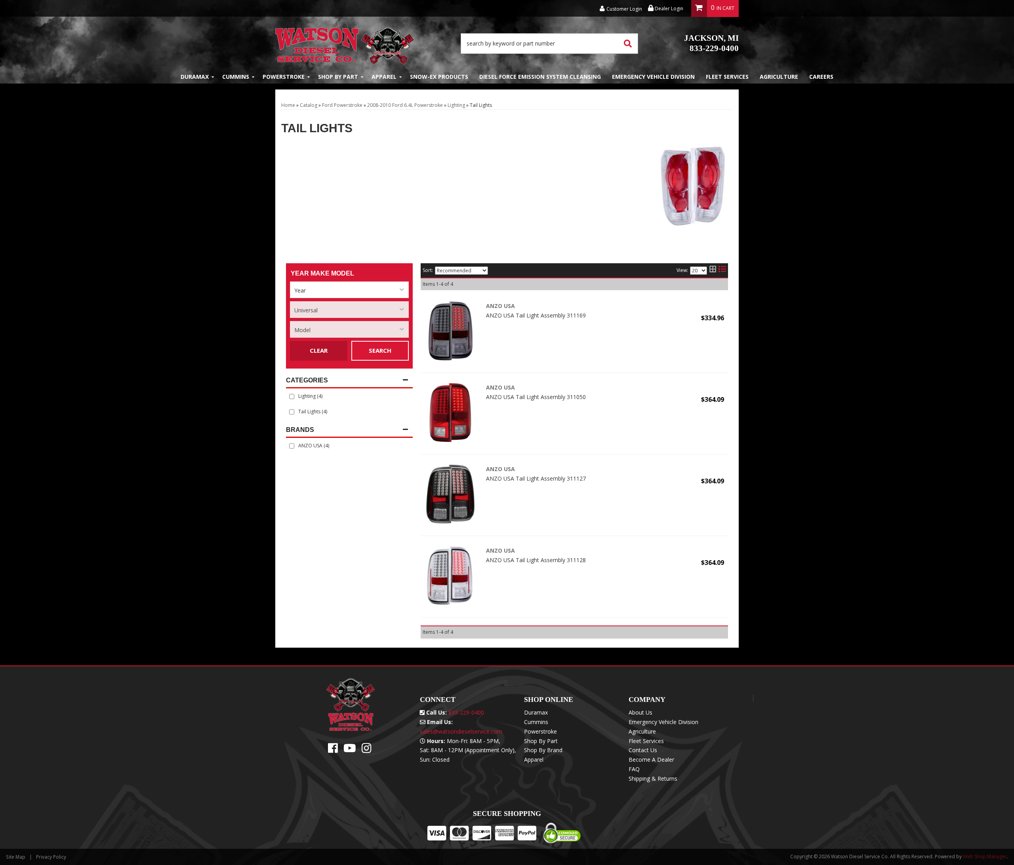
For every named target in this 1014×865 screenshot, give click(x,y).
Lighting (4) (310, 396)
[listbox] (349, 289)
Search (380, 350)
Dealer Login (668, 8)
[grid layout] (713, 270)
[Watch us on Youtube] (349, 750)
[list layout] (722, 270)
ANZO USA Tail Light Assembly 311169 (536, 315)
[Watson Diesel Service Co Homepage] (344, 43)
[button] (549, 43)
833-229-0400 (711, 43)
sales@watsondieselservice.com (461, 731)
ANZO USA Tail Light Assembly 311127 (536, 478)
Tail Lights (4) (312, 411)
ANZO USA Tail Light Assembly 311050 (536, 397)
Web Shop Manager (985, 856)
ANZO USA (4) (313, 445)
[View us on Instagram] (367, 750)
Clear (319, 350)
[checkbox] (291, 446)
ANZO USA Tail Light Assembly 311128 (536, 560)
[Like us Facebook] (333, 750)
